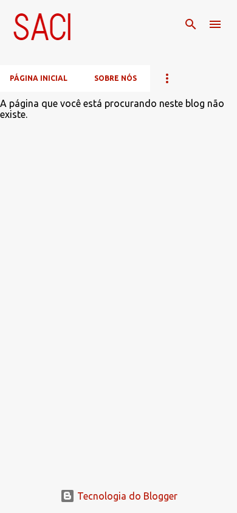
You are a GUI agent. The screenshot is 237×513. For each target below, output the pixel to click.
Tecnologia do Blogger (126, 496)
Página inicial (38, 78)
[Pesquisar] (191, 24)
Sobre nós (115, 78)
